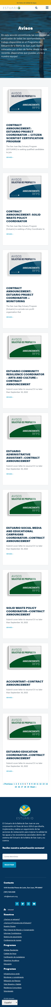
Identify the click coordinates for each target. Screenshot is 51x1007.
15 (16, 786)
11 (37, 783)
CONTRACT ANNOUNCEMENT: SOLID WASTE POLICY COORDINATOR (23, 216)
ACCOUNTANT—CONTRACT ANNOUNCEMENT (24, 682)
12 (40, 783)
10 (35, 783)
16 (19, 786)
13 (44, 783)
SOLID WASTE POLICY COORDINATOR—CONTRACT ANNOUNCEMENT (25, 611)
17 (22, 786)
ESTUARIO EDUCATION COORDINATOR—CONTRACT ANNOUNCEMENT (25, 754)
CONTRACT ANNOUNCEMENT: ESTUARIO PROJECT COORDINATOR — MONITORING (19, 294)
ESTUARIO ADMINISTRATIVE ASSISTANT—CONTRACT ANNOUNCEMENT (23, 456)
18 (25, 786)
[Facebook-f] (17, 904)
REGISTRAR (9, 865)
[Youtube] (34, 904)
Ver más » (9, 157)
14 (47, 783)
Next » (33, 786)
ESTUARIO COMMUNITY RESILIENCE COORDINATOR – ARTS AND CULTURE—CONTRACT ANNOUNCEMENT (25, 377)
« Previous (8, 783)
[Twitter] (23, 904)
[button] (36, 8)
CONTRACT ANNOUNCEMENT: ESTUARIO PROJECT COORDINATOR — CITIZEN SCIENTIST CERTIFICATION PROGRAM (24, 133)
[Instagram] (28, 904)
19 (28, 786)
